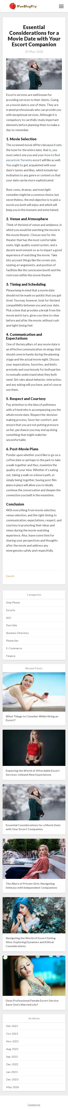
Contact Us (34, 1104)
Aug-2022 (12, 1049)
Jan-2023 (11, 1071)
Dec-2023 (12, 1079)
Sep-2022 (12, 1056)
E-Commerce (14, 648)
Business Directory (17, 632)
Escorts (10, 576)
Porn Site (11, 625)
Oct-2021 (12, 1033)
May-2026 (12, 1087)
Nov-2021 (12, 1041)
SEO (8, 617)
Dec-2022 (12, 1064)
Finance (10, 655)
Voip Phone (13, 602)
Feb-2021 (12, 1026)
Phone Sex (12, 640)
